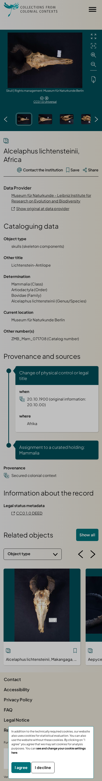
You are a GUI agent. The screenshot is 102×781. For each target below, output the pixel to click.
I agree (21, 767)
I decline (43, 767)
